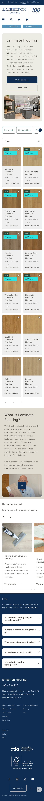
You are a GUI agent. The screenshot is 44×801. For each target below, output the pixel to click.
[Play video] (22, 485)
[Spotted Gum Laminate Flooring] (32, 240)
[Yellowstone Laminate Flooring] (11, 198)
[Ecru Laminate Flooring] (32, 156)
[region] (22, 3)
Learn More (22, 88)
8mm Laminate (12, 26)
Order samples (22, 80)
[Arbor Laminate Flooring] (32, 324)
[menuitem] (11, 705)
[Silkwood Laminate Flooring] (11, 156)
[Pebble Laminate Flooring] (11, 240)
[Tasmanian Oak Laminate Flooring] (11, 282)
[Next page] (21, 402)
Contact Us (18, 788)
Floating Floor (24, 130)
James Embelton (25, 468)
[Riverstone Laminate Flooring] (32, 198)
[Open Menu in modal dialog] (3, 19)
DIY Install (8, 130)
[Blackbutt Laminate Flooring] (32, 282)
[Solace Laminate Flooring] (32, 366)
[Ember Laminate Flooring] (11, 366)
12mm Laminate (32, 26)
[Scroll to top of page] (31, 788)
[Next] (40, 130)
